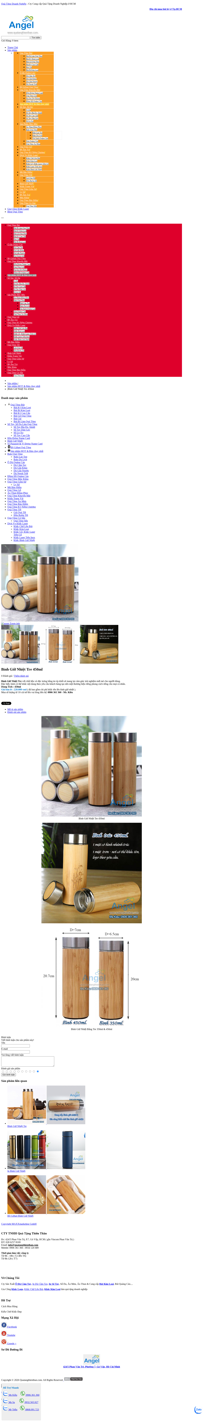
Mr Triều (12, 1409)
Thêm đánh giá (21, 676)
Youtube (10, 1335)
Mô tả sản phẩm (15, 709)
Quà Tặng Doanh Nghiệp (13, 3)
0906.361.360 (21, 219)
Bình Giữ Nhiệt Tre (17, 1126)
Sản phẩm (12, 383)
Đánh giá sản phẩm (16, 712)
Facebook (12, 1326)
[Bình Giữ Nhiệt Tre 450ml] (20, 644)
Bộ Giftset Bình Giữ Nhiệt (20, 1216)
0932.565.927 (38, 219)
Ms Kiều (12, 1395)
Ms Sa (11, 1402)
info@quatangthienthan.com (23, 1245)
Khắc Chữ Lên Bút (33, 1289)
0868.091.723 (32, 1409)
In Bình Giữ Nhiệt (16, 1171)
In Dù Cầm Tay (40, 1284)
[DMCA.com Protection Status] (73, 1380)
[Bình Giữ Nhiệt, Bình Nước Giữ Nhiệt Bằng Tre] (91, 815)
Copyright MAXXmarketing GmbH (19, 1224)
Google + (11, 1343)
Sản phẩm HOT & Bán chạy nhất (23, 386)
